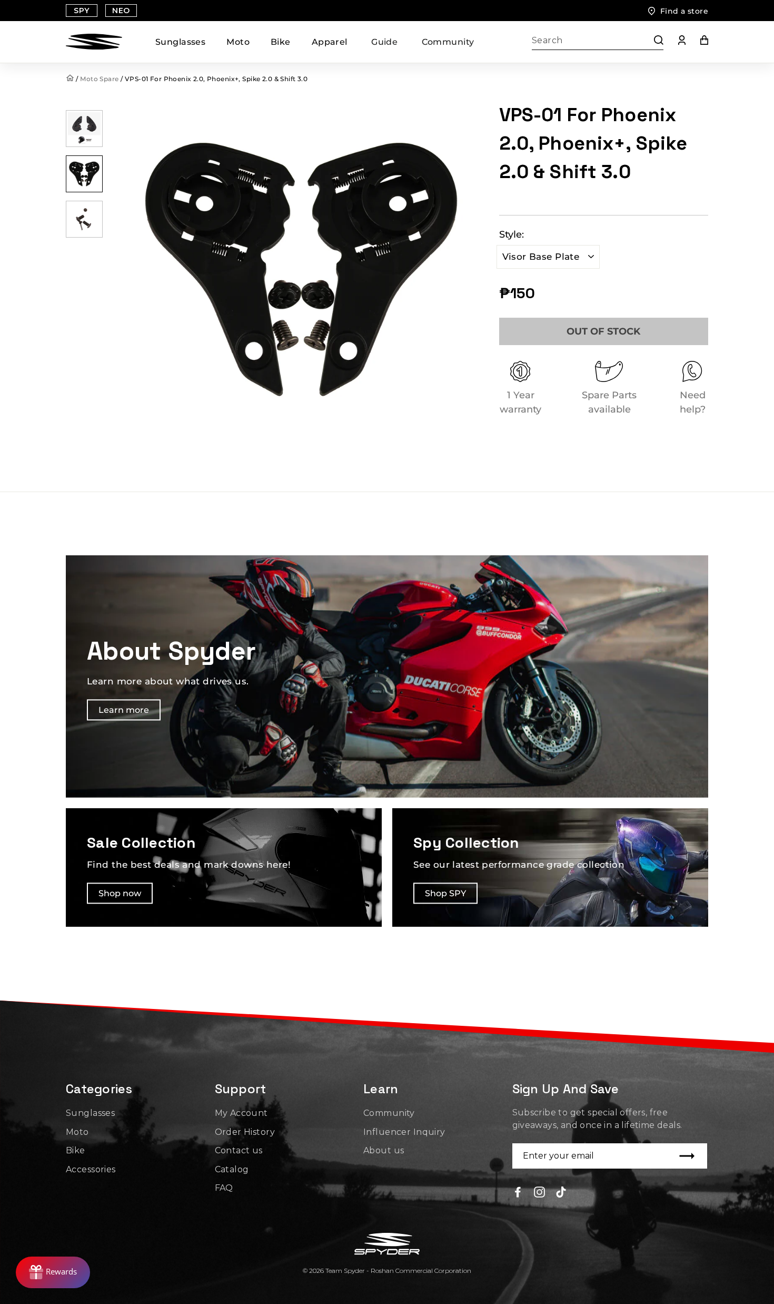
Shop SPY (445, 893)
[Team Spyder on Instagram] (539, 1191)
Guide (384, 42)
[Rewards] (53, 1272)
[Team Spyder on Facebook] (517, 1191)
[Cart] (697, 42)
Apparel (330, 42)
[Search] (653, 42)
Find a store (684, 11)
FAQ (224, 1188)
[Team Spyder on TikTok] (561, 1191)
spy (81, 10)
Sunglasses (180, 42)
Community (448, 42)
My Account (241, 1113)
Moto (238, 42)
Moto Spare (99, 79)
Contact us (239, 1150)
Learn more (123, 710)
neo (121, 10)
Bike (281, 42)
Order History (245, 1132)
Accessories (91, 1169)
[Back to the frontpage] (71, 79)
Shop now (119, 893)
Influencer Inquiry (404, 1132)
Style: (511, 234)
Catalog (232, 1169)
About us (383, 1150)
